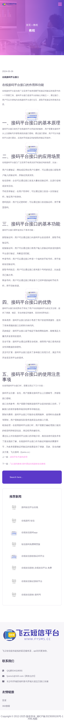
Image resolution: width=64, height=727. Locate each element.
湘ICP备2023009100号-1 (50, 716)
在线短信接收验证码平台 (32, 556)
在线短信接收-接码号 (31, 594)
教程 (35, 25)
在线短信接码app (29, 532)
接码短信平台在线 (29, 507)
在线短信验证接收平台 (31, 581)
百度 (4, 700)
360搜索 (6, 706)
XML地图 (32, 719)
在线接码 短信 (28, 520)
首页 (28, 25)
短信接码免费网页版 (30, 544)
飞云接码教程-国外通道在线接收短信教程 (27, 464)
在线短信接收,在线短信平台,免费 (36, 568)
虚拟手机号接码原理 (18, 457)
